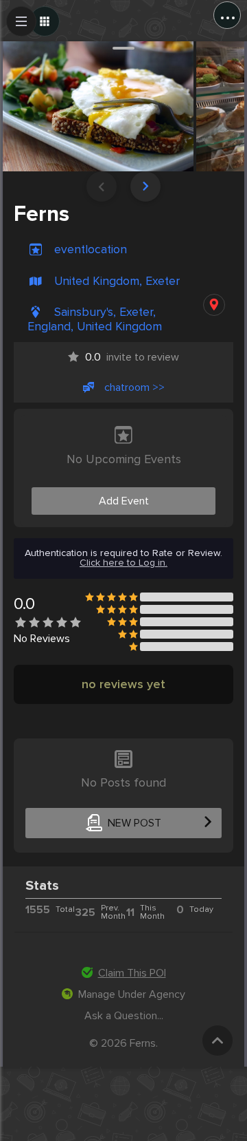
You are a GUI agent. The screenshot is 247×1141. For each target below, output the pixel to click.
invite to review (132, 357)
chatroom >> (134, 387)
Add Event (124, 501)
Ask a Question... (123, 1016)
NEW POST (134, 823)
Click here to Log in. (123, 563)
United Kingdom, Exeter (117, 281)
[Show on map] (214, 305)
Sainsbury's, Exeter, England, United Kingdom (94, 319)
